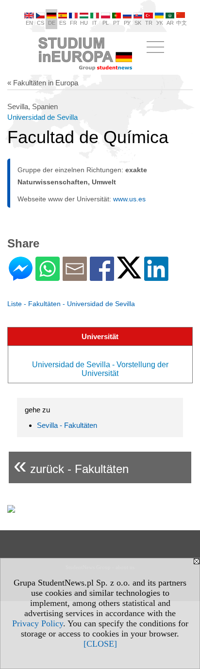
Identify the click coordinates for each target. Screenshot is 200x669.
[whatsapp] (47, 276)
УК (159, 23)
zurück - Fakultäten (71, 465)
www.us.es (129, 199)
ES (62, 23)
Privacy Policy (37, 623)
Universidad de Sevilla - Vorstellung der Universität (100, 368)
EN (29, 23)
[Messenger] (21, 276)
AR (170, 23)
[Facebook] (102, 276)
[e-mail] (75, 276)
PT (116, 23)
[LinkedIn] (156, 276)
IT (94, 23)
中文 (181, 23)
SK (137, 23)
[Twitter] (129, 274)
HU (84, 23)
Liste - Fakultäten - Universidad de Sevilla (71, 304)
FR (73, 23)
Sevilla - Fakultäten (67, 425)
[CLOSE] (100, 644)
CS (40, 23)
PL (105, 23)
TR (148, 23)
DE (51, 23)
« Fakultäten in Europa (42, 83)
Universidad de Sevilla (42, 117)
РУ (127, 23)
